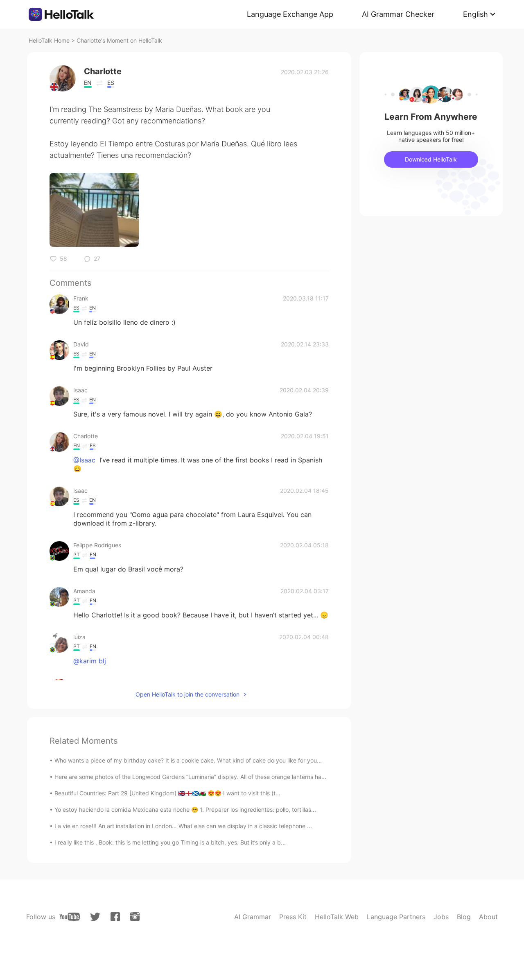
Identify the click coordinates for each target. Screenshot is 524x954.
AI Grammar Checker (398, 14)
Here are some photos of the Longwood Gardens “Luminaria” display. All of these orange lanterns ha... (190, 776)
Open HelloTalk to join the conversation (187, 694)
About (488, 917)
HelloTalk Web (337, 917)
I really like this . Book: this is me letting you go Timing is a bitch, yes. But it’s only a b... (170, 842)
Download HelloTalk (431, 159)
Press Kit (293, 917)
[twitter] (95, 917)
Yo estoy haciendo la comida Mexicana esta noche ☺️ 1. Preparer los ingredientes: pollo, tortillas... (185, 809)
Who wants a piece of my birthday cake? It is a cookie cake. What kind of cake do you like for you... (188, 760)
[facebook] (115, 916)
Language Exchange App (290, 14)
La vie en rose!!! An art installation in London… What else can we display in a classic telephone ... (183, 825)
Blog (464, 917)
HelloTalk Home (49, 40)
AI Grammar (252, 917)
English (475, 14)
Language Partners (396, 917)
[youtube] (69, 917)
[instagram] (135, 916)
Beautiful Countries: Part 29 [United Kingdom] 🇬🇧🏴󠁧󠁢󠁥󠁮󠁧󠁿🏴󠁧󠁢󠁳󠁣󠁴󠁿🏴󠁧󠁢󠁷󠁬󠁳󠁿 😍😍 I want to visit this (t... (167, 793)
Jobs (441, 917)
